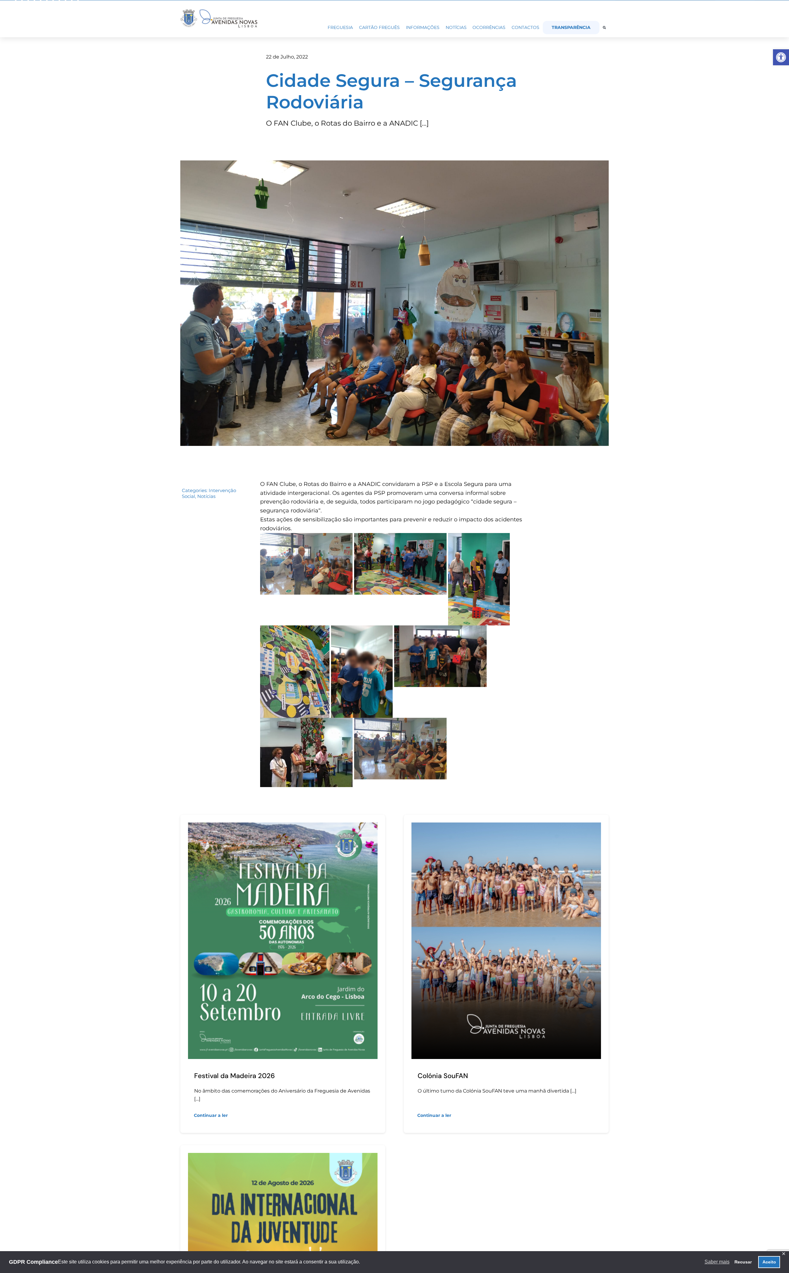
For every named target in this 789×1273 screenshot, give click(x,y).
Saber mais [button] (717, 1261)
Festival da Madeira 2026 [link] (234, 1075)
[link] (781, 57)
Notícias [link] (206, 496)
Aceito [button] (769, 1261)
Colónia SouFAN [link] (443, 1075)
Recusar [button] (743, 1261)
